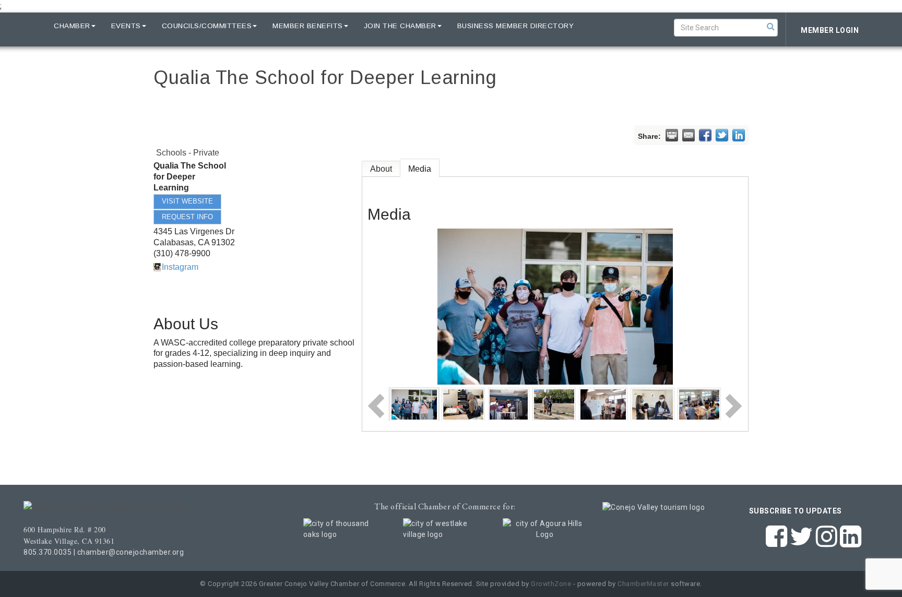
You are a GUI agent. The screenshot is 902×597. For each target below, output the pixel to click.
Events (126, 26)
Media (419, 168)
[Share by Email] (688, 135)
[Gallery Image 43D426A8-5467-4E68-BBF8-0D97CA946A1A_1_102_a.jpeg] (652, 403)
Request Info (187, 217)
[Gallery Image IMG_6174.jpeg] (699, 403)
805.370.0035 (47, 552)
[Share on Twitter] (722, 135)
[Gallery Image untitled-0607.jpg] (414, 403)
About (381, 168)
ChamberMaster (643, 584)
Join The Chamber (400, 26)
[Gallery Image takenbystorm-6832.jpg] (508, 403)
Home (27, 26)
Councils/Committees (207, 26)
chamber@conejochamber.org (130, 552)
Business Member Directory (515, 26)
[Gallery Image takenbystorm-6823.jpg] (603, 403)
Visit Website (187, 201)
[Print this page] (672, 135)
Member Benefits (307, 26)
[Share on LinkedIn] (738, 135)
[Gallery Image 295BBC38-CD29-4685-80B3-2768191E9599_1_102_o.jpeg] (554, 403)
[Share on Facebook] (705, 135)
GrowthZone (551, 584)
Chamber (72, 26)
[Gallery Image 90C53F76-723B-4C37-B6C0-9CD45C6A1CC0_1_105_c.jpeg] (463, 403)
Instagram (180, 266)
